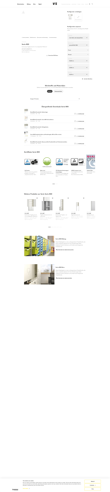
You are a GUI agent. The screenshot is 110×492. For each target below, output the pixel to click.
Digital (40, 4)
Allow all (92, 481)
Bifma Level (42, 170)
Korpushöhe (70, 65)
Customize (92, 485)
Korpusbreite (70, 58)
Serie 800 (27, 213)
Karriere (79, 4)
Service (82, 4)
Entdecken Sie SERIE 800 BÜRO (64, 278)
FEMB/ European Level (76, 170)
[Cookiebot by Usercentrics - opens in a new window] (15, 490)
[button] (19, 166)
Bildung (28, 4)
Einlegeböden (70, 35)
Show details (25, 488)
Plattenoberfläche (58, 91)
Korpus (70, 54)
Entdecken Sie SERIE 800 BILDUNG (65, 249)
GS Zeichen (27, 170)
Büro (34, 4)
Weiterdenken (20, 4)
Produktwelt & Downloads (65, 4)
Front (69, 50)
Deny (93, 488)
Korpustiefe (70, 72)
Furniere (50, 91)
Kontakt (86, 4)
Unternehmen (74, 4)
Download (81, 113)
